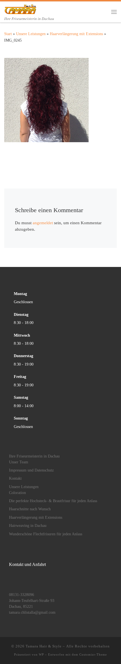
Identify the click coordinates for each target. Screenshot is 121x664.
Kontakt (15, 478)
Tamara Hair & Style (44, 646)
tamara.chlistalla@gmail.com (32, 612)
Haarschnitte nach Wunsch (30, 509)
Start (8, 33)
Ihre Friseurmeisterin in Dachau (34, 456)
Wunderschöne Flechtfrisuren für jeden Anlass (45, 534)
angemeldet (43, 223)
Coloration (17, 493)
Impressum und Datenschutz (31, 470)
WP (41, 654)
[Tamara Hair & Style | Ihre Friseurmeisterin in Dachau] (20, 8)
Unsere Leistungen (31, 33)
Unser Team (18, 462)
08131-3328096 (21, 595)
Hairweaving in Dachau (27, 526)
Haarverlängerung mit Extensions (76, 33)
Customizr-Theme (93, 654)
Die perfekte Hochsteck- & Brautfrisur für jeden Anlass (53, 501)
